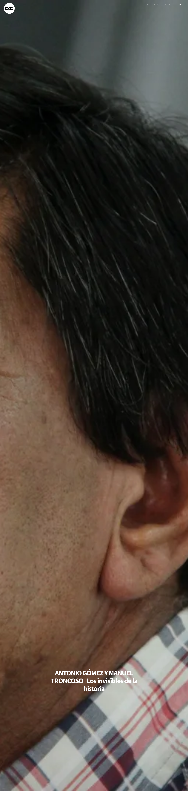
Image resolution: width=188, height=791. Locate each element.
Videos (181, 5)
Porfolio (164, 5)
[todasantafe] (9, 13)
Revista (149, 5)
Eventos (156, 5)
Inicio (143, 5)
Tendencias (172, 5)
